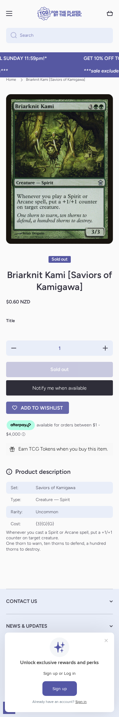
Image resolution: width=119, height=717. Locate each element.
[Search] (11, 35)
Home (11, 79)
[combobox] (59, 35)
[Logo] (59, 13)
